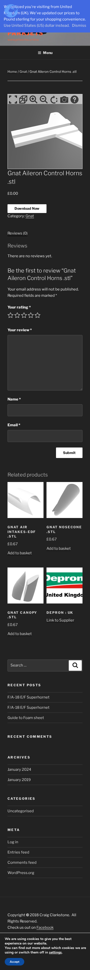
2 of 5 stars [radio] (17, 315)
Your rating (19, 307)
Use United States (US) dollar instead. (37, 25)
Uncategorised (21, 811)
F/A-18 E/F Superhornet (29, 697)
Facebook (45, 927)
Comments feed (22, 862)
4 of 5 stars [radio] (31, 315)
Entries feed (18, 852)
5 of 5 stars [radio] (37, 315)
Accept (14, 962)
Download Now (27, 208)
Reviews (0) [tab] (18, 233)
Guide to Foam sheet (26, 718)
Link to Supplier (60, 620)
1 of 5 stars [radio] (11, 315)
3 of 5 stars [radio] (24, 315)
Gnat (23, 72)
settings (55, 952)
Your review (20, 330)
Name (14, 399)
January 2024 (19, 769)
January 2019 (19, 780)
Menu (47, 52)
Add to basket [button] (20, 553)
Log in (13, 842)
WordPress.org (21, 872)
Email (14, 425)
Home (12, 72)
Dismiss (79, 25)
